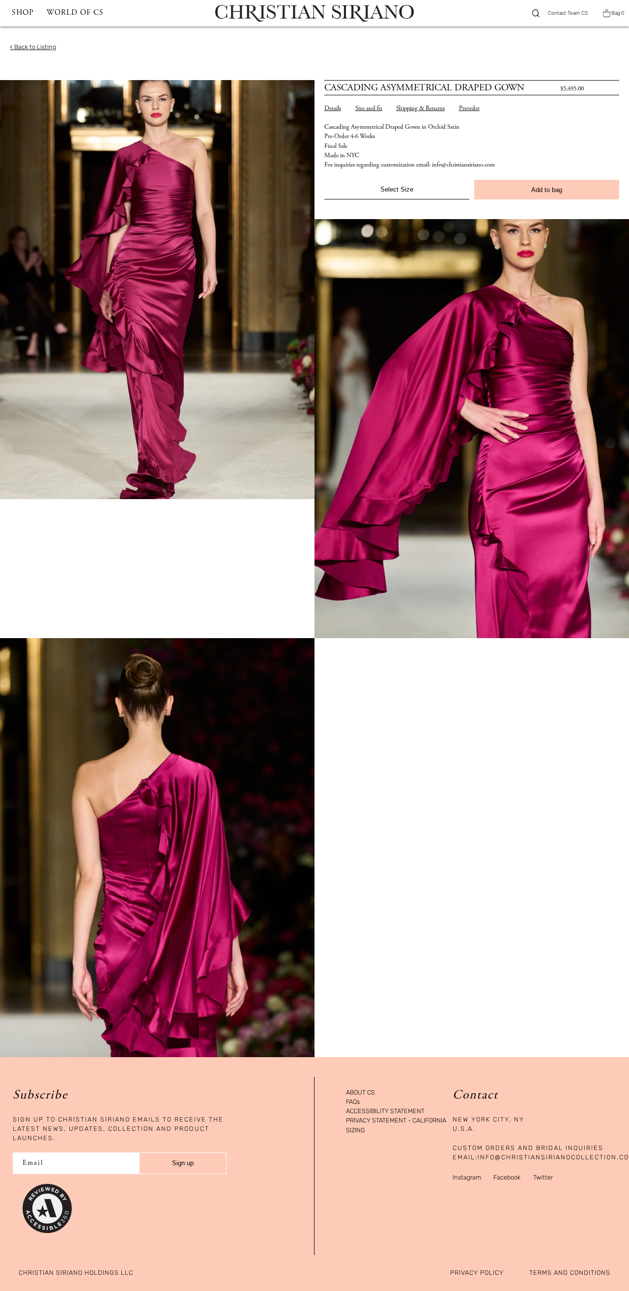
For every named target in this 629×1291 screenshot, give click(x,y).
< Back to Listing (33, 47)
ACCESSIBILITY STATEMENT (385, 1111)
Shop (22, 13)
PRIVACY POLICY (477, 1273)
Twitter (543, 1177)
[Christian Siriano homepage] (314, 13)
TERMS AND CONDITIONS (569, 1273)
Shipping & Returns (420, 109)
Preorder (469, 109)
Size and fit (368, 109)
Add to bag (546, 190)
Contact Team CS (568, 13)
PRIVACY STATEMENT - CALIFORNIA (396, 1121)
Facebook (506, 1177)
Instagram (467, 1177)
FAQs (353, 1102)
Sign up (183, 1163)
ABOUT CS (360, 1093)
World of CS (75, 13)
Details (332, 109)
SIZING (355, 1130)
